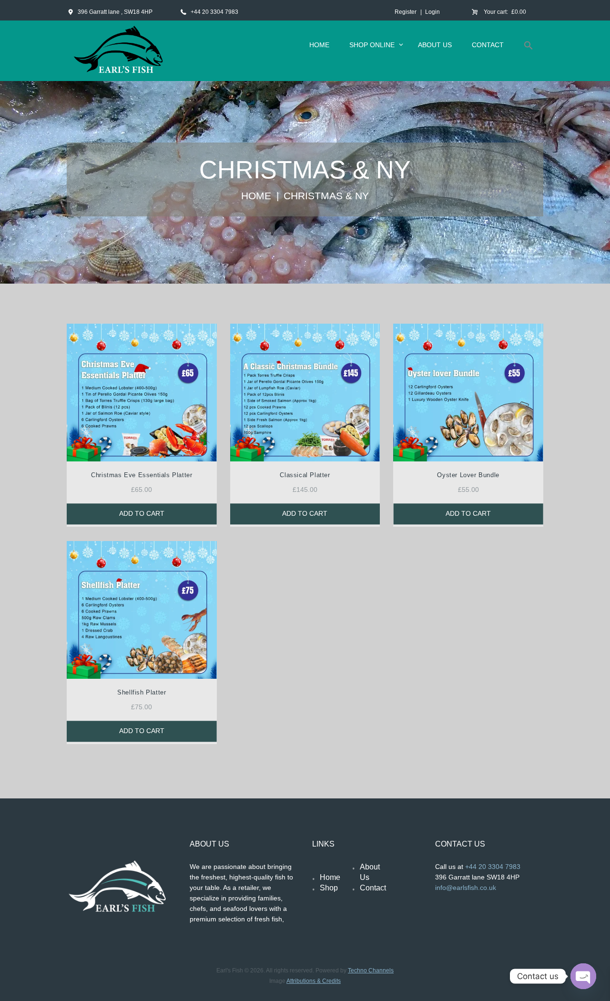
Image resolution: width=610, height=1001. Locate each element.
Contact (373, 888)
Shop (329, 888)
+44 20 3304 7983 (214, 12)
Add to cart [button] (141, 514)
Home (256, 196)
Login (432, 12)
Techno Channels (371, 970)
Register (406, 12)
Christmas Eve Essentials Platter (141, 475)
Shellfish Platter (141, 692)
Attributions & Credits (313, 981)
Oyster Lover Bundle (468, 475)
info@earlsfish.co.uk (465, 887)
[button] (528, 47)
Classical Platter (305, 475)
